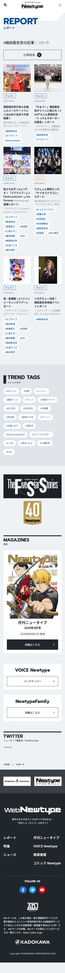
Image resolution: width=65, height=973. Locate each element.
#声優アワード (47, 399)
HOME (7, 764)
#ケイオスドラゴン (45, 209)
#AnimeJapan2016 (15, 434)
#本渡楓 (44, 408)
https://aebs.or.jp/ (32, 932)
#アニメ (29, 399)
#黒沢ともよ (27, 443)
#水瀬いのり (12, 425)
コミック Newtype (47, 863)
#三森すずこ (11, 231)
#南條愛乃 (10, 226)
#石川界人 (11, 408)
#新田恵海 (10, 221)
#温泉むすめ (27, 417)
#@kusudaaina (12, 140)
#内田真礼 (41, 218)
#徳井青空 (10, 249)
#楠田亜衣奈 (11, 131)
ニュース (9, 854)
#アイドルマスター (41, 434)
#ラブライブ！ (12, 135)
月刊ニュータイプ (46, 837)
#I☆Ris (9, 443)
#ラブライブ (11, 217)
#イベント (41, 390)
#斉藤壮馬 (41, 214)
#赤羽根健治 (42, 223)
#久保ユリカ (11, 245)
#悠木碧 (10, 417)
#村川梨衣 (53, 232)
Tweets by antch (7, 747)
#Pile (22, 235)
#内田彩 (24, 226)
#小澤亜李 (45, 443)
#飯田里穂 (10, 235)
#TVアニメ (11, 390)
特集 (6, 846)
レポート (9, 837)
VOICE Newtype (45, 846)
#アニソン (45, 417)
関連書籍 (39, 854)
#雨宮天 (29, 425)
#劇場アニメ (12, 399)
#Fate (9, 451)
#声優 (26, 390)
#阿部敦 (40, 232)
